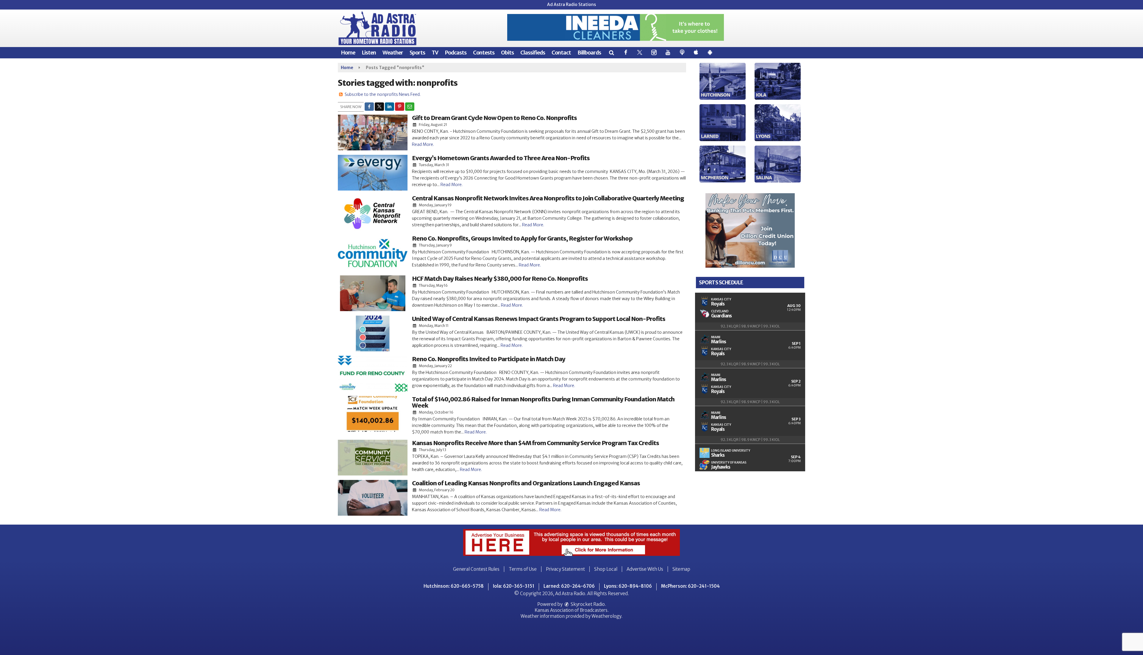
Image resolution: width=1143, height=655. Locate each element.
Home (348, 52)
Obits (507, 52)
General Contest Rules (476, 569)
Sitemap (681, 569)
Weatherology (606, 616)
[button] (611, 52)
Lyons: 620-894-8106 (628, 586)
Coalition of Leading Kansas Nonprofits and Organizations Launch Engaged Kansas (526, 483)
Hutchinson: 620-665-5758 (454, 586)
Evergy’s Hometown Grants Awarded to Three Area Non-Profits (501, 158)
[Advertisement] (615, 27)
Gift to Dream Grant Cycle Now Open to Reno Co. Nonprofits (494, 117)
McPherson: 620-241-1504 (690, 586)
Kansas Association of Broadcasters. (572, 610)
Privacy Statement (565, 569)
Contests (483, 52)
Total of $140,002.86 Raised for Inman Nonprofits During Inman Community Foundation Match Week (543, 402)
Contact (561, 52)
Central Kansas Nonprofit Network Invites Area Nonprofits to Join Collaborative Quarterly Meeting (548, 198)
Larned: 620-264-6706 (569, 586)
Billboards (589, 52)
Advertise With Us (645, 569)
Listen (369, 52)
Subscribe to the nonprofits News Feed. (383, 94)
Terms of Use (523, 569)
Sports (417, 52)
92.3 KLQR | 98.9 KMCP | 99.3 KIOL (750, 326)
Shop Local (605, 569)
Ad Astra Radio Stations (571, 4)
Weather (392, 52)
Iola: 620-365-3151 (513, 586)
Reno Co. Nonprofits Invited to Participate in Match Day (488, 359)
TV (435, 52)
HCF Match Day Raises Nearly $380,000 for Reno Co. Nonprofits (500, 278)
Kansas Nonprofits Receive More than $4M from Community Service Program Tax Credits (535, 443)
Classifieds (532, 52)
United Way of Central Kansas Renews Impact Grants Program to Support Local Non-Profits (538, 318)
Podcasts (455, 52)
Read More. (423, 144)
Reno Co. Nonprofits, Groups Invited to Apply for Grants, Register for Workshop (522, 238)
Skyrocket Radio (587, 604)
